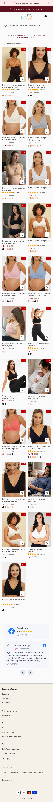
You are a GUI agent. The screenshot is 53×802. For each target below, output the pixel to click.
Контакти (5, 694)
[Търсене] (49, 16)
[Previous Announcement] (4, 3)
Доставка (6, 698)
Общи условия (8, 732)
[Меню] (3, 17)
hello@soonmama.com (10, 749)
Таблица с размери (9, 711)
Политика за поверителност (13, 736)
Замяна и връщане (9, 707)
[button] (12, 663)
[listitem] (26, 3)
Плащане (6, 703)
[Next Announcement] (48, 3)
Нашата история (8, 780)
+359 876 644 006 (8, 753)
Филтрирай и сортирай (14, 44)
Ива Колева (20, 645)
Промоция (6, 715)
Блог (4, 728)
